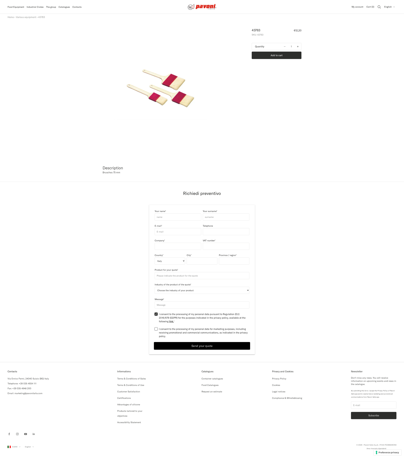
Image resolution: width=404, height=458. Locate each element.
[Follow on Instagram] (17, 434)
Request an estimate (212, 391)
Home (11, 17)
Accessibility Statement (129, 422)
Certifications (124, 398)
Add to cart (276, 55)
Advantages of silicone (128, 404)
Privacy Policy (279, 378)
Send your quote (202, 346)
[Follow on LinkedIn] (33, 434)
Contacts (77, 7)
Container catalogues (212, 378)
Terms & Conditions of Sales (131, 378)
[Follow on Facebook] (9, 434)
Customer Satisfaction (128, 391)
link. (171, 321)
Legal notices (278, 391)
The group (51, 7)
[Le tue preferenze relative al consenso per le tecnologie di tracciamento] (387, 452)
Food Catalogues (210, 385)
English (388, 6)
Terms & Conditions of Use (130, 385)
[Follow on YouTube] (25, 434)
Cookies (276, 385)
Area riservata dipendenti (376, 448)
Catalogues (64, 7)
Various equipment (26, 17)
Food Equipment (16, 7)
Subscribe (373, 415)
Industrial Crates (35, 7)
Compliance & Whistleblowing (287, 398)
